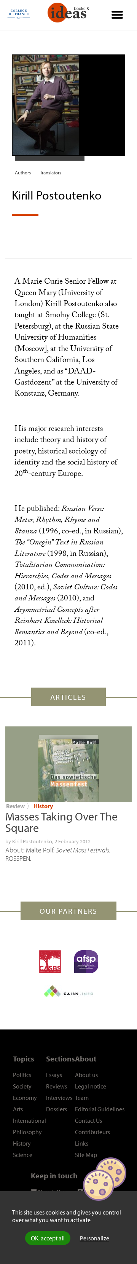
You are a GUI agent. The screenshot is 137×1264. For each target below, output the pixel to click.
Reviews (56, 1086)
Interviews (59, 1097)
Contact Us (88, 1120)
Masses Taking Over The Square (61, 822)
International (29, 1120)
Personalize (94, 1238)
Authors (23, 172)
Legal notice (90, 1086)
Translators (50, 172)
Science (22, 1155)
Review (15, 806)
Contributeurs (92, 1132)
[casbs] (50, 961)
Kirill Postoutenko (32, 841)
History (43, 806)
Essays (54, 1075)
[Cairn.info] (68, 991)
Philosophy (27, 1132)
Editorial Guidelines (99, 1109)
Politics (22, 1075)
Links (81, 1143)
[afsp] (86, 961)
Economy (25, 1097)
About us (86, 1075)
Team (82, 1097)
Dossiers (56, 1109)
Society (22, 1086)
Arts (18, 1109)
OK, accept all (48, 1238)
